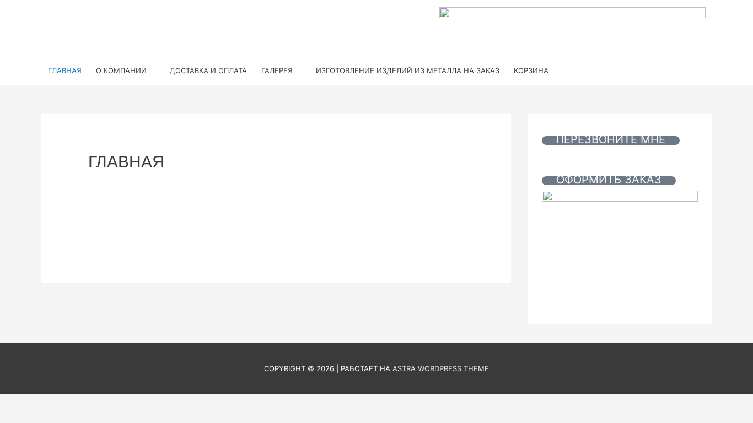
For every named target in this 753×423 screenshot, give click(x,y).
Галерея (277, 70)
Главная (65, 70)
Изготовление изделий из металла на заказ (407, 70)
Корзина (531, 70)
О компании (121, 70)
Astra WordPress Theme (440, 368)
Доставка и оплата (208, 70)
